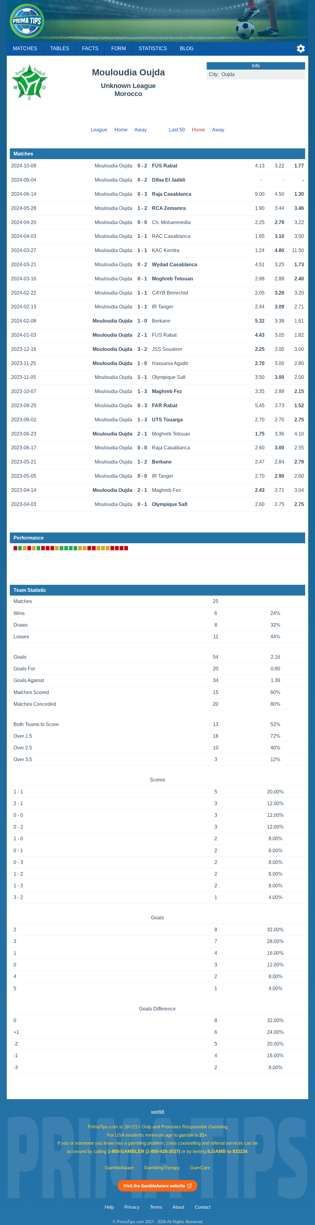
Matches (25, 48)
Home (121, 129)
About (178, 1207)
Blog (186, 48)
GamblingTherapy (162, 1167)
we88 (157, 1112)
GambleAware (119, 1167)
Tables (59, 48)
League (99, 129)
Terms (156, 1207)
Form (118, 48)
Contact (202, 1207)
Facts (90, 48)
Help (109, 1207)
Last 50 (177, 129)
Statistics (153, 48)
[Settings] (301, 49)
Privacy (132, 1207)
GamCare (200, 1167)
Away (140, 129)
